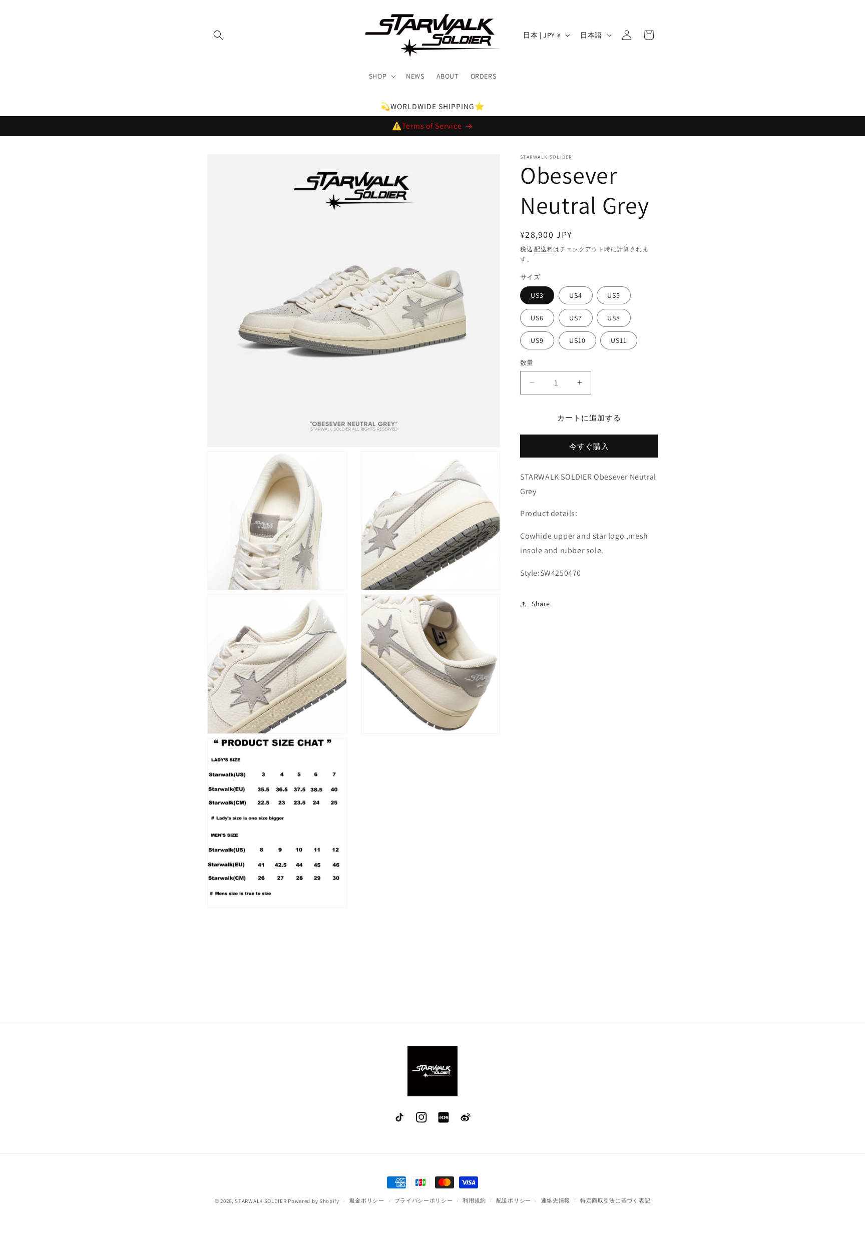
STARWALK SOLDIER (260, 1200)
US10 (577, 340)
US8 (613, 317)
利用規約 (474, 1200)
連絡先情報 (556, 1200)
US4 (575, 295)
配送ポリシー (513, 1200)
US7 (575, 317)
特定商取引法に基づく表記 (615, 1200)
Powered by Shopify (313, 1200)
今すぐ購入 (589, 446)
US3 (537, 295)
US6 (537, 317)
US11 (619, 340)
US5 (613, 295)
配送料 (543, 249)
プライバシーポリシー (423, 1200)
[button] (218, 35)
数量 (527, 362)
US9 (537, 340)
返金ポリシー (366, 1200)
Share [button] (541, 603)
